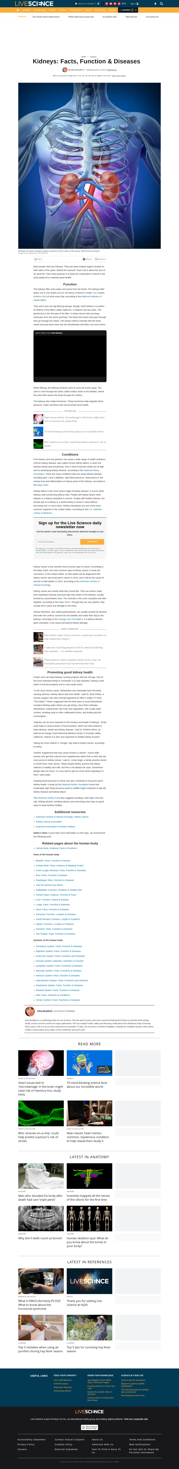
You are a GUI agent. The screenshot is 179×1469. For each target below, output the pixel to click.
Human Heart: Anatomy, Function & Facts (56, 895)
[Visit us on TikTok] (119, 3)
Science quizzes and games (133, 1380)
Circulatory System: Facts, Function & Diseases (59, 946)
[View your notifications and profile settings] (155, 3)
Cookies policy (64, 1444)
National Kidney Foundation (75, 784)
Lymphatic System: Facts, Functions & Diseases (59, 966)
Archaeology (40, 10)
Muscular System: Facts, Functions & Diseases (59, 970)
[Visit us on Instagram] (106, 3)
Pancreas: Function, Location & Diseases (56, 914)
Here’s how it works (119, 76)
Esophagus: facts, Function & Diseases (55, 880)
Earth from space (61, 1384)
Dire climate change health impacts (46, 17)
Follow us (89, 259)
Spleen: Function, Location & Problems (55, 924)
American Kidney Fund (49, 798)
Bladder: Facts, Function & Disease (53, 860)
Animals (26, 10)
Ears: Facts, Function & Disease (51, 875)
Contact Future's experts (70, 1439)
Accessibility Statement (32, 1439)
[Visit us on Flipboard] (114, 3)
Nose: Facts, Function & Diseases (52, 909)
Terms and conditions (142, 1439)
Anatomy (93, 57)
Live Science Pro (152, 17)
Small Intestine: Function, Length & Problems (58, 919)
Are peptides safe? (110, 17)
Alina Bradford (77, 69)
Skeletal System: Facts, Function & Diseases (58, 990)
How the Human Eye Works (49, 885)
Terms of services (65, 548)
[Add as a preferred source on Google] (89, 1427)
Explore (112, 10)
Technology (100, 10)
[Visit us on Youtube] (110, 3)
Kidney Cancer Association (49, 822)
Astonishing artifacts (62, 1391)
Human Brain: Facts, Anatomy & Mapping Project (60, 865)
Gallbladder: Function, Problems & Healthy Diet (59, 890)
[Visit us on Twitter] (102, 3)
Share (40, 259)
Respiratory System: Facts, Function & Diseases (59, 985)
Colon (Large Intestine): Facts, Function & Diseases (61, 870)
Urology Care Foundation (70, 619)
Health (52, 10)
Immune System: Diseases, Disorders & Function (60, 961)
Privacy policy (26, 1444)
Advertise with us (102, 1444)
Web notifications (139, 1444)
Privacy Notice (41, 550)
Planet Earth (76, 10)
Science (62, 10)
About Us (97, 1439)
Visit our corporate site (136, 1419)
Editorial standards (66, 1449)
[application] (70, 356)
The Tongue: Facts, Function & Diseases (55, 934)
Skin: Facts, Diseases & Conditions (53, 995)
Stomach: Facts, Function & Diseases (54, 929)
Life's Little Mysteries (63, 1380)
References (112, 70)
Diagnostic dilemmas (63, 1387)
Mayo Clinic (42, 485)
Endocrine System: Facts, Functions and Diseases (60, 956)
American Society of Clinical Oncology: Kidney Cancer (62, 817)
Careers (22, 1449)
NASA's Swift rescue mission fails (81, 17)
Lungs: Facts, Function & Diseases (53, 904)
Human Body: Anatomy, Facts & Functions (56, 848)
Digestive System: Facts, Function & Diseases (58, 951)
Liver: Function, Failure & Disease (52, 899)
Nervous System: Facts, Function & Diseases (58, 975)
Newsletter (101, 259)
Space (88, 10)
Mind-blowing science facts (133, 1395)
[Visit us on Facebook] (98, 3)
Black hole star (131, 17)
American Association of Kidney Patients (55, 826)
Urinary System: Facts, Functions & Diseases (58, 1000)
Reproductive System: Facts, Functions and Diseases (62, 980)
